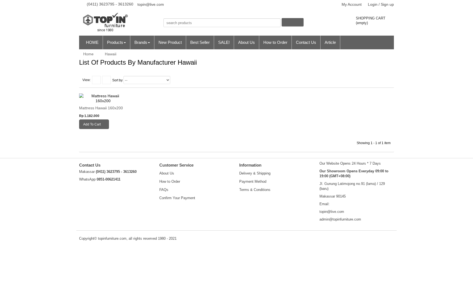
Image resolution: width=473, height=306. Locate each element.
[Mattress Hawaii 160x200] (103, 98)
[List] (106, 80)
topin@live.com (150, 4)
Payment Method (252, 181)
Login (372, 4)
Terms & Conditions (254, 190)
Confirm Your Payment (177, 198)
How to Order (169, 181)
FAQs (163, 190)
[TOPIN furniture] (118, 23)
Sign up (387, 4)
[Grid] (96, 80)
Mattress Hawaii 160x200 (101, 108)
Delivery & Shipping (254, 173)
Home (88, 54)
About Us (166, 173)
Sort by (117, 80)
